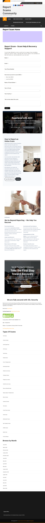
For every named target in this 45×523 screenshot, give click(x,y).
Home (9, 19)
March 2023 (5, 488)
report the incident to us (18, 281)
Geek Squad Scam (6, 344)
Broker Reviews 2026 (18, 22)
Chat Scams (5, 353)
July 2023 (4, 477)
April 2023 (5, 485)
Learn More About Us (10, 179)
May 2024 (4, 466)
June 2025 (5, 458)
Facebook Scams (6, 401)
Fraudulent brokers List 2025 (33, 22)
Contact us (18, 179)
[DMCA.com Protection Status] (8, 315)
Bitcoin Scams (5, 397)
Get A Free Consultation (26, 286)
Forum (12, 25)
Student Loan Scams (6, 370)
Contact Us (16, 286)
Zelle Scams (5, 414)
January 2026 (5, 452)
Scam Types (28, 19)
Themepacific (31, 520)
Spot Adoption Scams (6, 423)
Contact (6, 25)
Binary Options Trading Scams (8, 392)
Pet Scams (5, 335)
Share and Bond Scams (7, 388)
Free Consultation (18, 19)
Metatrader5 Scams (6, 419)
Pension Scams (5, 340)
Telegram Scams (6, 375)
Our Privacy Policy (6, 328)
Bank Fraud (5, 432)
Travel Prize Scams (6, 410)
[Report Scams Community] (5, 19)
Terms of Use (11, 328)
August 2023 (5, 474)
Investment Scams (6, 366)
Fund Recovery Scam (6, 383)
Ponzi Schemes (6, 436)
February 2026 (5, 450)
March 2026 (5, 447)
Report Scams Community (10, 10)
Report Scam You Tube (15, 311)
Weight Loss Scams (6, 379)
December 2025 (6, 455)
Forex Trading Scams (7, 362)
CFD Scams (5, 348)
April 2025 (5, 463)
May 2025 (4, 461)
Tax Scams (5, 405)
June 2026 (5, 444)
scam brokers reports (25, 120)
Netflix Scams (5, 427)
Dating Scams (5, 357)
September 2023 (6, 471)
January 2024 (5, 469)
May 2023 (4, 482)
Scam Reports (9, 308)
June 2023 (5, 480)
